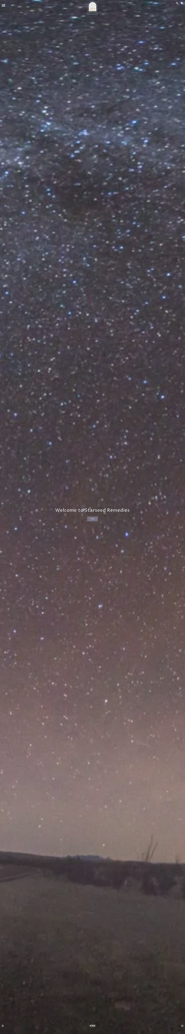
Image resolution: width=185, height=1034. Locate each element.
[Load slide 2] (92, 1025)
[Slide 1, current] (90, 1025)
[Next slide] (182, 1025)
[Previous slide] (2, 1025)
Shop (92, 519)
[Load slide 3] (94, 1025)
